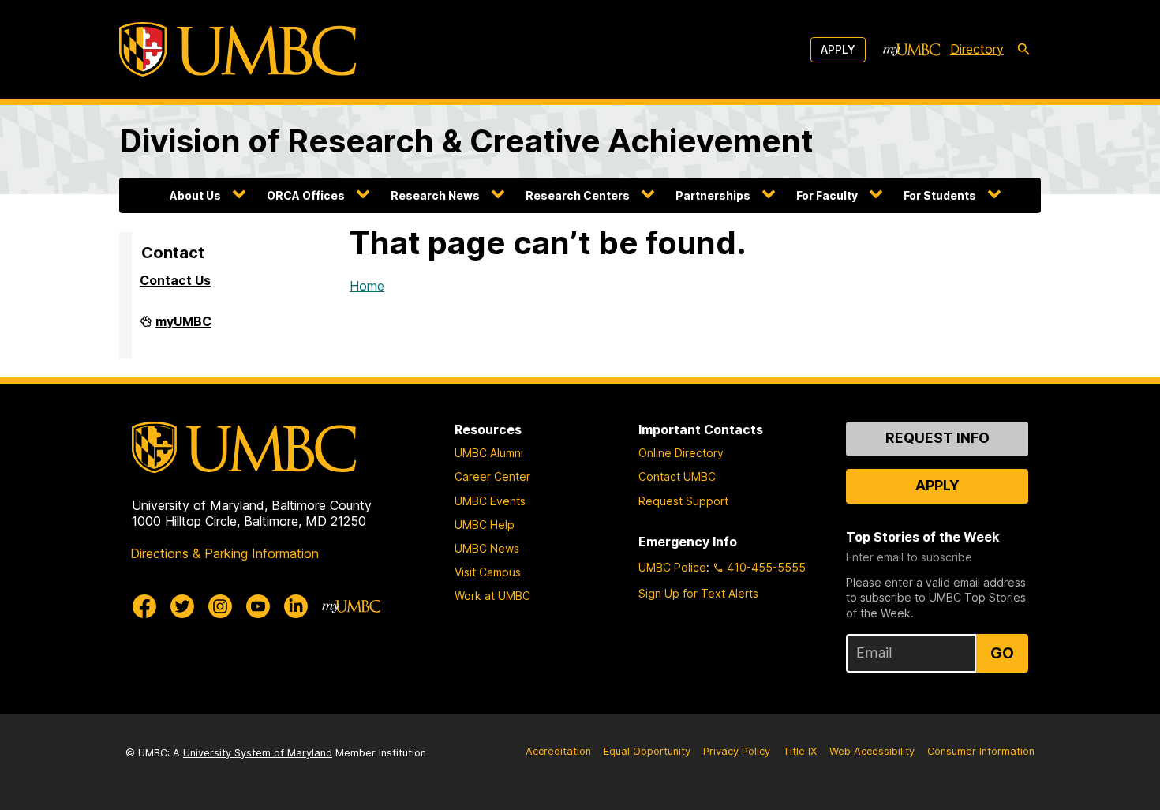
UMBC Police (672, 567)
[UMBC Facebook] (144, 606)
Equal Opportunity (647, 751)
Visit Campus (488, 572)
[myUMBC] (911, 49)
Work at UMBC (492, 595)
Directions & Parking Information (224, 553)
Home (367, 286)
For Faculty (827, 195)
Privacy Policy (736, 751)
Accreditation (558, 751)
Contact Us (175, 280)
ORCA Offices (306, 195)
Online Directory (681, 452)
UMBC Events (490, 501)
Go (1002, 652)
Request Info (937, 437)
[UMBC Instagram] (220, 606)
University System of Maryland (257, 753)
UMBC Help (485, 524)
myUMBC (183, 327)
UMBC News (487, 548)
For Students (940, 195)
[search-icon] (1023, 49)
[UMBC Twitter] (182, 606)
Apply (838, 49)
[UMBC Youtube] (258, 606)
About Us (195, 195)
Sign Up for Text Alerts (698, 593)
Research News (435, 195)
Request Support (683, 501)
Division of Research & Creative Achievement (466, 141)
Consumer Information (981, 751)
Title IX (800, 751)
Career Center (492, 476)
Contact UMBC (677, 476)
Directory (977, 49)
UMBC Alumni (489, 452)
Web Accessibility (872, 751)
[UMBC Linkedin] (296, 606)
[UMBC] (238, 49)
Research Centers (578, 195)
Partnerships (712, 195)
